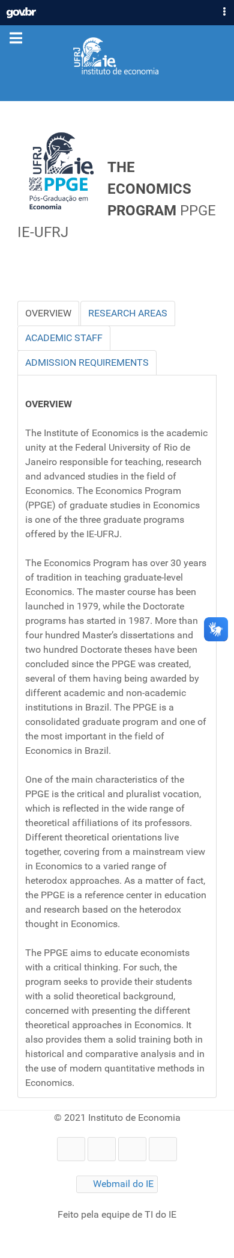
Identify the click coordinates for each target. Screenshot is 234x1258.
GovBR (21, 9)
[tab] (48, 313)
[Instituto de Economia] (116, 56)
